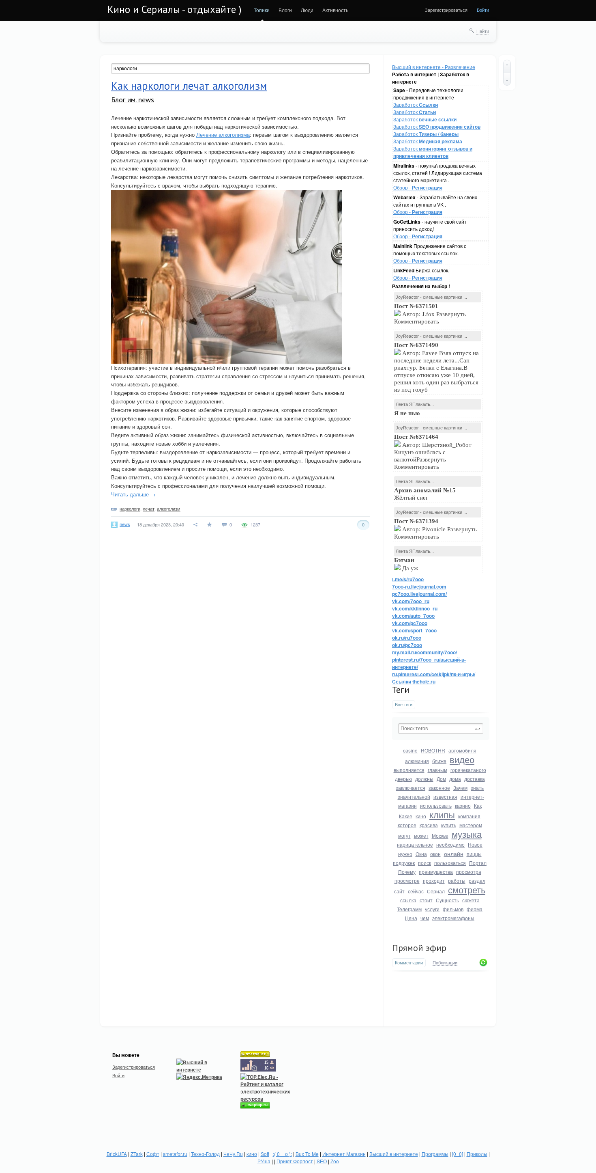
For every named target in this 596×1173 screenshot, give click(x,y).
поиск (424, 862)
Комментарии (409, 962)
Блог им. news (132, 99)
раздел (477, 880)
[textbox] (440, 728)
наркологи (130, 508)
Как (478, 805)
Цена (411, 917)
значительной (414, 796)
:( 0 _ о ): (282, 1153)
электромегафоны (453, 917)
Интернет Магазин (344, 1153)
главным (437, 769)
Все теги (403, 704)
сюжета (471, 900)
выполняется (409, 769)
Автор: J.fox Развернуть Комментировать (430, 314)
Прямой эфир (419, 947)
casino (410, 750)
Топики (262, 9)
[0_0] (457, 1153)
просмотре (407, 880)
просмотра (468, 871)
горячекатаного (468, 769)
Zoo (334, 1161)
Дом (441, 778)
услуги (432, 909)
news (125, 524)
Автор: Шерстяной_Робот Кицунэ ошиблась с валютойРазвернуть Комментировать (433, 451)
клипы (442, 814)
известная (445, 796)
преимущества (436, 871)
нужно (405, 853)
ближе (439, 760)
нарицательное (415, 844)
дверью (403, 778)
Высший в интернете (393, 1153)
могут (404, 835)
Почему (407, 871)
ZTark (137, 1153)
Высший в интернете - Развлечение (433, 66)
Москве (440, 835)
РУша (263, 1161)
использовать (436, 805)
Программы (435, 1153)
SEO (322, 1161)
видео (462, 759)
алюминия (417, 760)
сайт (399, 891)
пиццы (474, 853)
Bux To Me (307, 1153)
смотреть (466, 889)
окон (435, 853)
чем (424, 917)
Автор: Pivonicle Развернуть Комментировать (435, 529)
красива (429, 825)
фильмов (453, 909)
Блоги (285, 9)
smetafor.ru (175, 1153)
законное (439, 787)
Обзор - (417, 187)
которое (407, 825)
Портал (478, 862)
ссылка (408, 900)
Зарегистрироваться (446, 9)
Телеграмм (409, 909)
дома (455, 778)
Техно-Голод (205, 1153)
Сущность (447, 900)
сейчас (416, 891)
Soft (265, 1153)
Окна (421, 853)
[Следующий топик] (507, 79)
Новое (475, 844)
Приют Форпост (295, 1161)
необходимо (450, 844)
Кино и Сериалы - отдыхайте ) (174, 9)
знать (477, 787)
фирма (474, 909)
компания (469, 816)
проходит (434, 880)
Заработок (415, 104)
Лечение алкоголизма (223, 134)
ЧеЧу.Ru (233, 1153)
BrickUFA (117, 1153)
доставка (474, 778)
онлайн (453, 854)
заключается (410, 787)
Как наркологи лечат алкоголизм (189, 86)
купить (448, 825)
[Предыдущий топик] (507, 66)
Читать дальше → (133, 494)
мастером (470, 825)
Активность (335, 9)
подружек (404, 862)
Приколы (477, 1153)
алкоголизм (168, 508)
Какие (405, 816)
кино (421, 816)
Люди (307, 9)
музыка (467, 834)
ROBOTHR (433, 750)
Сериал (436, 891)
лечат (148, 508)
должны (424, 778)
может (421, 835)
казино (463, 805)
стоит (426, 900)
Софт (152, 1153)
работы (456, 880)
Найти (482, 31)
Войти (483, 9)
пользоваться (450, 862)
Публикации (445, 963)
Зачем (460, 787)
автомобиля (462, 750)
